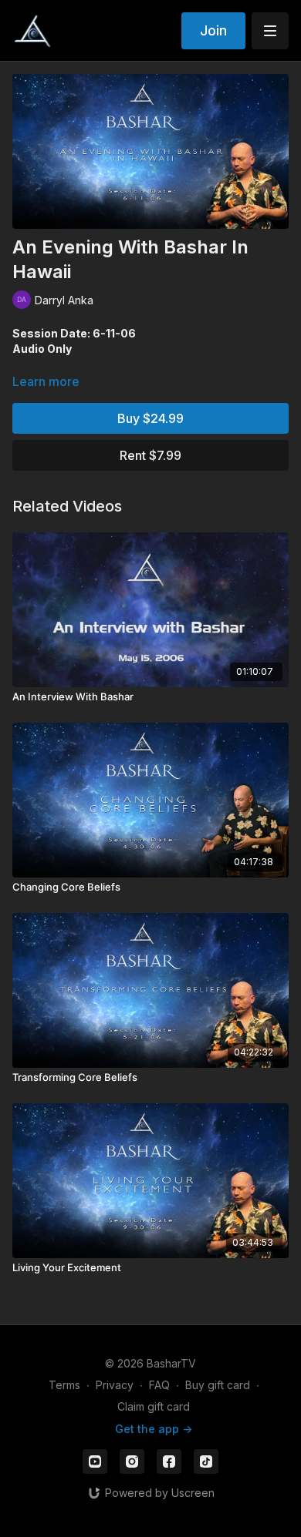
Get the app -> (153, 1428)
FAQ (159, 1384)
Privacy (115, 1384)
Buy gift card (217, 1384)
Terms (64, 1384)
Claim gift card (153, 1406)
